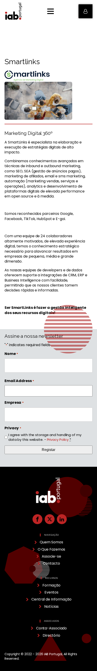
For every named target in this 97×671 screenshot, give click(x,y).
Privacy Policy (58, 439)
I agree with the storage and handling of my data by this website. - (44, 437)
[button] (85, 11)
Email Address (19, 380)
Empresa (14, 402)
